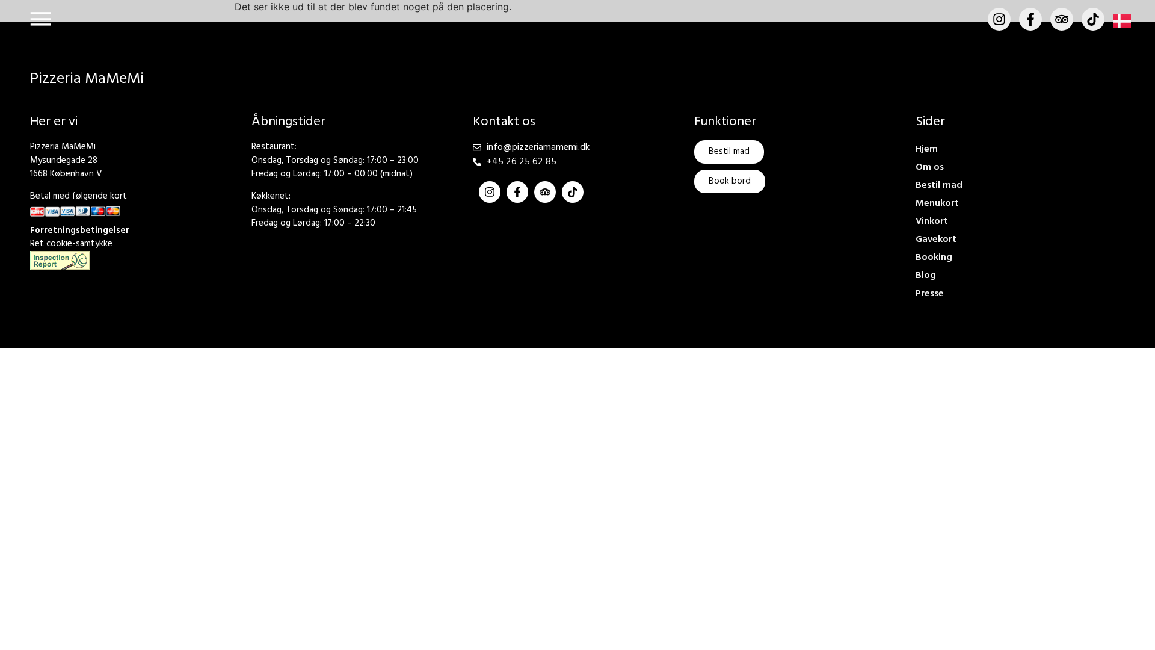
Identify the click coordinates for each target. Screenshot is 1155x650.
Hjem (927, 149)
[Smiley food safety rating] (60, 260)
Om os (930, 167)
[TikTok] (1093, 19)
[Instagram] (999, 19)
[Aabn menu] (40, 18)
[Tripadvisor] (1061, 19)
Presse (930, 294)
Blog (926, 275)
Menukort (937, 203)
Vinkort (932, 221)
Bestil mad (939, 185)
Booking (934, 257)
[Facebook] (1030, 19)
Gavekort (936, 239)
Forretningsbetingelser (79, 230)
